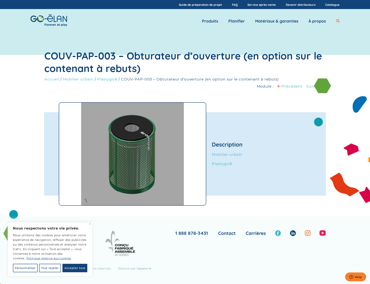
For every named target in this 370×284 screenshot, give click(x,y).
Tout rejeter (50, 268)
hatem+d (144, 268)
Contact (227, 233)
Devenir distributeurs (300, 4)
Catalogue (332, 4)
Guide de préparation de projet (200, 4)
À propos (317, 20)
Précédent (292, 86)
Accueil (51, 79)
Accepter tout (74, 268)
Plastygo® (107, 79)
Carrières (256, 233)
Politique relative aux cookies (48, 258)
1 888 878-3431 (191, 233)
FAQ (235, 4)
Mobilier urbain (78, 79)
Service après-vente (261, 4)
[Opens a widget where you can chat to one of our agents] (355, 277)
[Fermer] (90, 224)
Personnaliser (25, 268)
